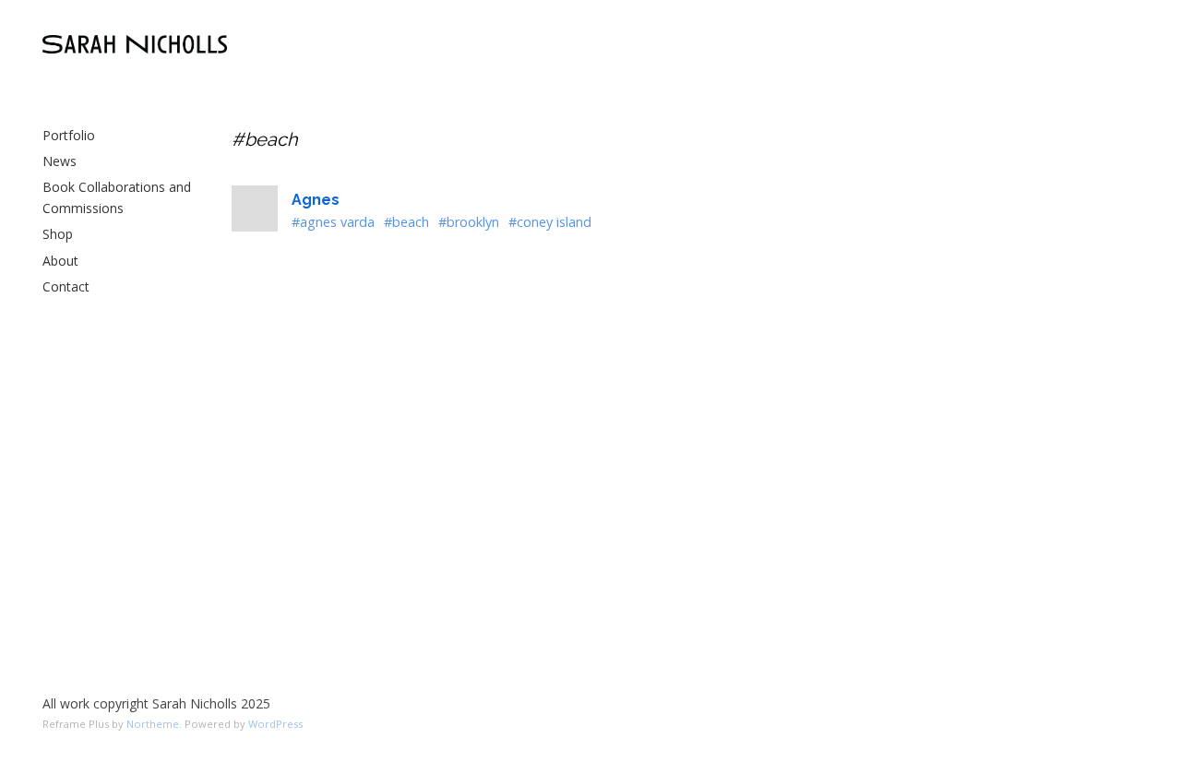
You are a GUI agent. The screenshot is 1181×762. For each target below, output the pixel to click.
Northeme (152, 724)
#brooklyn (468, 222)
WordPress (275, 724)
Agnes (316, 199)
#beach (406, 222)
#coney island (549, 222)
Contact (65, 286)
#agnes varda (333, 222)
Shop (57, 234)
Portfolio (68, 135)
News (59, 161)
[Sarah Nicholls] (134, 44)
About (60, 260)
